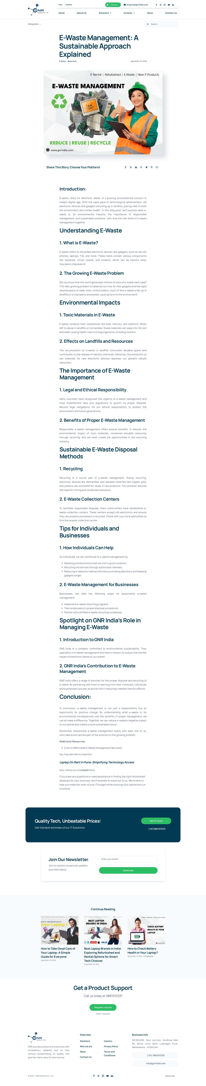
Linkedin (84, 770)
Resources (72, 61)
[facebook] (156, 5)
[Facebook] (125, 167)
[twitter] (160, 5)
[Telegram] (146, 167)
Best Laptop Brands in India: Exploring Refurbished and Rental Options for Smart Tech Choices (102, 954)
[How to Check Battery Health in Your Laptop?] (146, 930)
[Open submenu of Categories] (39, 24)
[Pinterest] (151, 167)
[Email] (157, 167)
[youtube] (169, 5)
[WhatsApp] (141, 167)
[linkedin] (173, 5)
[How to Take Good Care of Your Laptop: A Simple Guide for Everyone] (59, 930)
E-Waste (62, 61)
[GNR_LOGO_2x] (38, 5)
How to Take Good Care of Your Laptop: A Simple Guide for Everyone (58, 952)
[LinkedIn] (136, 167)
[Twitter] (130, 167)
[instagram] (165, 5)
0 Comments (148, 956)
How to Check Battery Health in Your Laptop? (143, 950)
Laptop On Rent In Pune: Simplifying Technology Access (96, 762)
